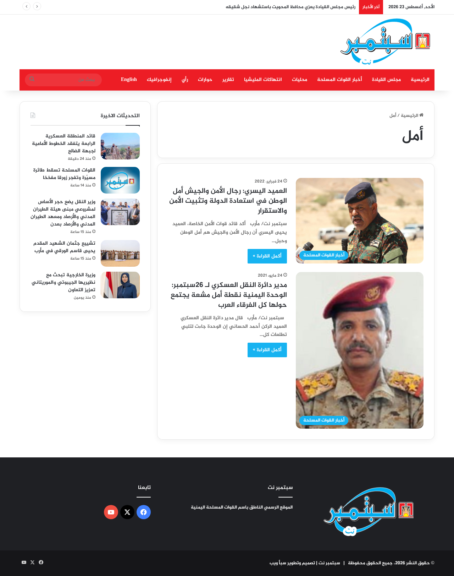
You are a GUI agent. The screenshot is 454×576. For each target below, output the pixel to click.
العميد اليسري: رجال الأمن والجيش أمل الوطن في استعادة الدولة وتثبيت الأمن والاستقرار (228, 201)
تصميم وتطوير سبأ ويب (292, 563)
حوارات (205, 80)
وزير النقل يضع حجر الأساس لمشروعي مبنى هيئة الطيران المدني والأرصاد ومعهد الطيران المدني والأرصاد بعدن (63, 213)
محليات (299, 80)
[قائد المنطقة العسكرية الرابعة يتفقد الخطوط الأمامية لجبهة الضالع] (120, 146)
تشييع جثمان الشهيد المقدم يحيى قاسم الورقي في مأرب (64, 247)
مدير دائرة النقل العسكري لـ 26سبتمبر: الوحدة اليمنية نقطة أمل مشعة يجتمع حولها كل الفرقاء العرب (229, 295)
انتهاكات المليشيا (263, 80)
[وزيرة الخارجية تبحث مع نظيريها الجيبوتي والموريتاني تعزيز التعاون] (120, 285)
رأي (185, 80)
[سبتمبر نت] (385, 42)
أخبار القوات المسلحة (339, 80)
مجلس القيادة (386, 80)
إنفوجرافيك (159, 80)
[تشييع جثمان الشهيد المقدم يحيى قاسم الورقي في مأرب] (120, 253)
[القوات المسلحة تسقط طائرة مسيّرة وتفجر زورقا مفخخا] (120, 180)
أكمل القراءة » (267, 256)
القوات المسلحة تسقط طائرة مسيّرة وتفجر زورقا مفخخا (64, 174)
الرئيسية (420, 80)
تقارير (228, 80)
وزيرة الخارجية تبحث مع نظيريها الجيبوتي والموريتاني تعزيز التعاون (63, 282)
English (129, 80)
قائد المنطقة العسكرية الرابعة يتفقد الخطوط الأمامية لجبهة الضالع (63, 143)
